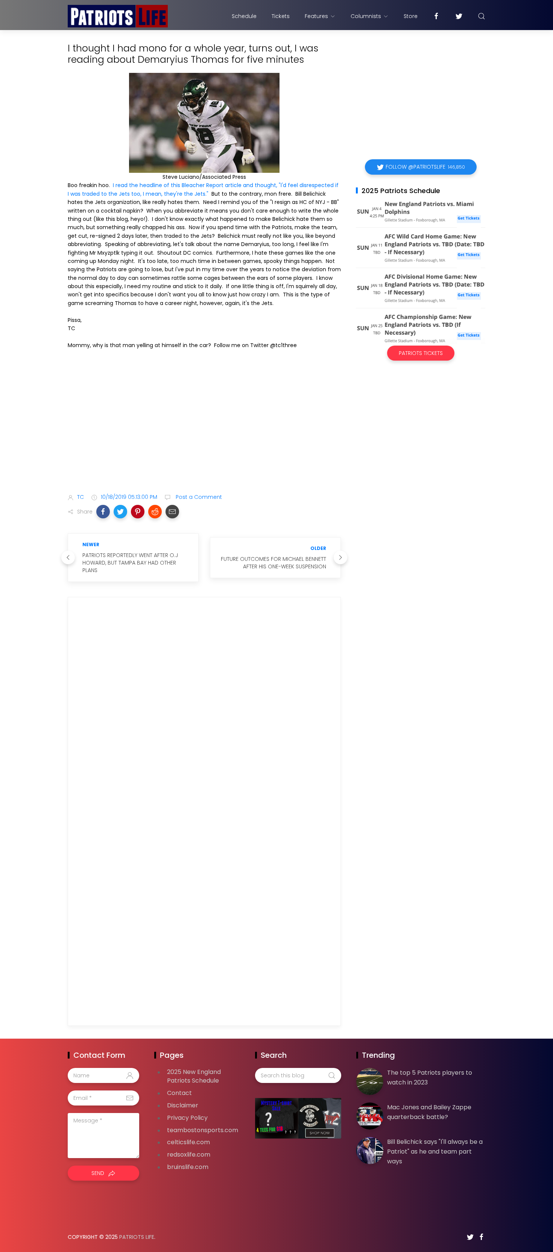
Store (411, 16)
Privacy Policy (187, 1117)
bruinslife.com (187, 1167)
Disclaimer (182, 1105)
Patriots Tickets (421, 353)
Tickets (281, 16)
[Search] (481, 16)
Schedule (244, 16)
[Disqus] (204, 711)
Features (316, 16)
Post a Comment (198, 497)
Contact (179, 1093)
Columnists (366, 16)
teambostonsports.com (202, 1130)
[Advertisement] (204, 428)
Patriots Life (136, 1237)
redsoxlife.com (188, 1154)
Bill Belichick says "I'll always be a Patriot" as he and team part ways (435, 1151)
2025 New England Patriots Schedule (194, 1076)
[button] (103, 511)
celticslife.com (188, 1142)
